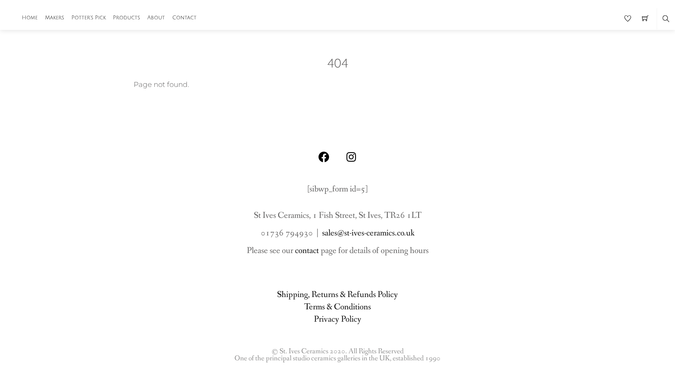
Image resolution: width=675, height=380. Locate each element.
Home (30, 17)
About (156, 17)
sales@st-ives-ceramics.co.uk (368, 233)
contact (307, 250)
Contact (184, 17)
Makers (54, 17)
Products (126, 17)
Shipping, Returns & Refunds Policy (337, 294)
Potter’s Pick (88, 17)
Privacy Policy (337, 319)
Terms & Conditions (337, 307)
